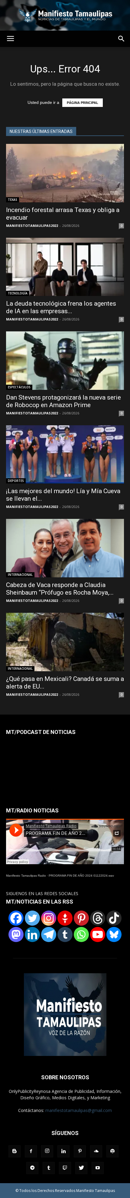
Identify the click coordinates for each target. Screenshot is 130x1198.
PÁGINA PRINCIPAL (82, 103)
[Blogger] (14, 1151)
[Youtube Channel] (97, 934)
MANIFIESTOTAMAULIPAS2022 (32, 225)
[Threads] (97, 918)
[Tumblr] (65, 934)
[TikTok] (114, 918)
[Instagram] (48, 918)
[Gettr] (65, 918)
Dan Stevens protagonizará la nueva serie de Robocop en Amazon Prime (63, 401)
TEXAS (12, 199)
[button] (121, 39)
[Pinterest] (81, 918)
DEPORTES (16, 481)
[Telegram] (48, 934)
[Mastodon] (16, 934)
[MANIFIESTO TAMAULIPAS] (65, 15)
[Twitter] (32, 918)
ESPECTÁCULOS (19, 387)
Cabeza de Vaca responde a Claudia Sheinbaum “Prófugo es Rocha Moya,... (60, 588)
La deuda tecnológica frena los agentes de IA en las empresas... (61, 307)
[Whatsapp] (81, 934)
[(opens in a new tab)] (65, 173)
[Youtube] (98, 1168)
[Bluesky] (114, 934)
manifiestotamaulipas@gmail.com (78, 1110)
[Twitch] (65, 1168)
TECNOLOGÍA (18, 293)
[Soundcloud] (96, 1151)
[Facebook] (16, 918)
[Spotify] (112, 1151)
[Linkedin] (32, 934)
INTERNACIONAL (20, 574)
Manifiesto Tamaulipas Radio (26, 875)
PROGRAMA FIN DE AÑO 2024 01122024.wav (81, 875)
